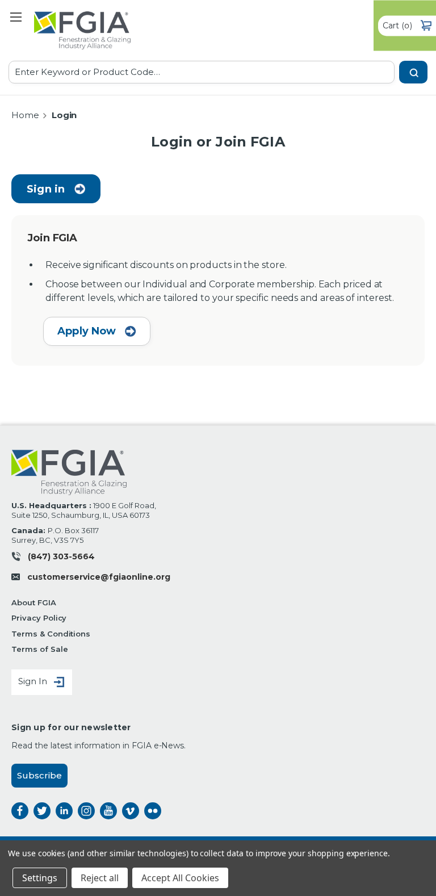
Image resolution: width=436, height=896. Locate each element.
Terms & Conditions (50, 633)
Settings (39, 878)
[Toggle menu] (15, 16)
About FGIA (33, 602)
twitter (42, 810)
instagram (86, 810)
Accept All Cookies (180, 878)
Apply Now (88, 331)
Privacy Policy (38, 617)
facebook (19, 810)
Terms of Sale (39, 649)
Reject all (100, 878)
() (397, 25)
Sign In (33, 681)
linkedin (64, 810)
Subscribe (39, 775)
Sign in (46, 189)
